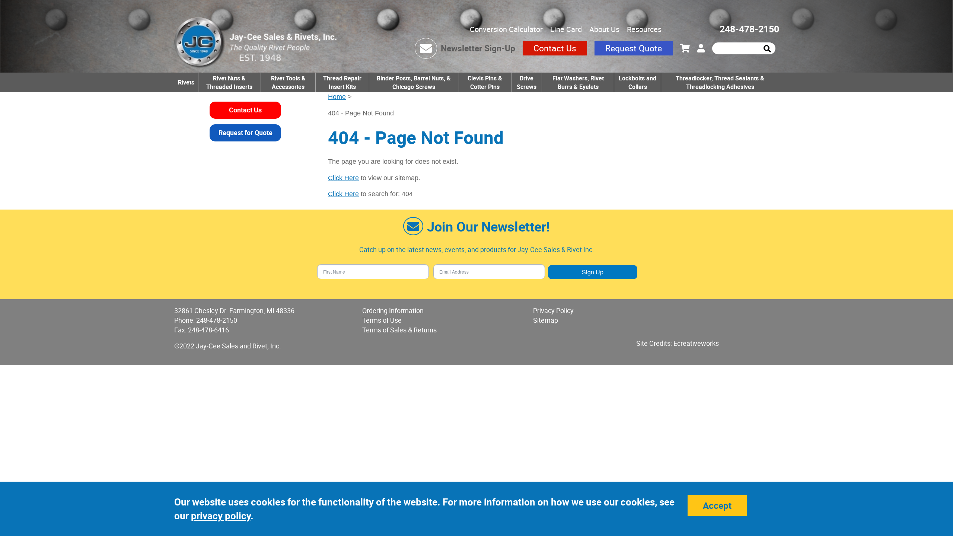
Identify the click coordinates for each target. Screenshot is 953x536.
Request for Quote (245, 132)
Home (337, 96)
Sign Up (592, 272)
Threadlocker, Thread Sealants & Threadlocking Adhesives (720, 82)
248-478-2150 (749, 29)
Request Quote (633, 48)
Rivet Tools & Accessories (288, 82)
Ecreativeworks (696, 343)
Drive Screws (526, 82)
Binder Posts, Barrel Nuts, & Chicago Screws (414, 82)
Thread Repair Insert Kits (342, 82)
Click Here (343, 178)
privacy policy (221, 515)
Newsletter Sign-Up (478, 48)
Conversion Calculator (506, 29)
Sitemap (545, 320)
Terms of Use (382, 320)
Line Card (566, 29)
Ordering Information (393, 310)
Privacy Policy (553, 310)
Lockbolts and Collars (637, 82)
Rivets (186, 82)
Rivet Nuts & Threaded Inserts (229, 82)
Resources (644, 29)
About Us (604, 29)
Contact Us (554, 48)
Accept (717, 505)
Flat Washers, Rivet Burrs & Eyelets (578, 82)
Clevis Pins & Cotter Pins (485, 82)
